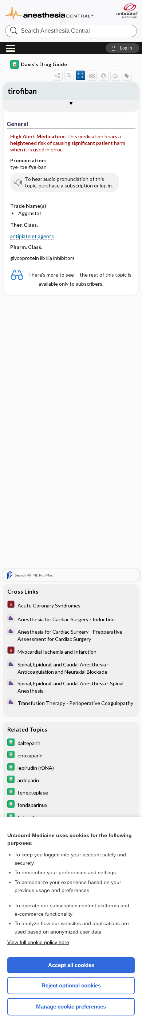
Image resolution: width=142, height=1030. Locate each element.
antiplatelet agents (32, 236)
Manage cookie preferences (71, 1006)
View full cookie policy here (38, 942)
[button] (122, 48)
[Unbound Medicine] (127, 11)
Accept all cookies (71, 965)
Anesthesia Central (49, 12)
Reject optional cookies (71, 985)
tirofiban (22, 91)
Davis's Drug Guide (44, 64)
